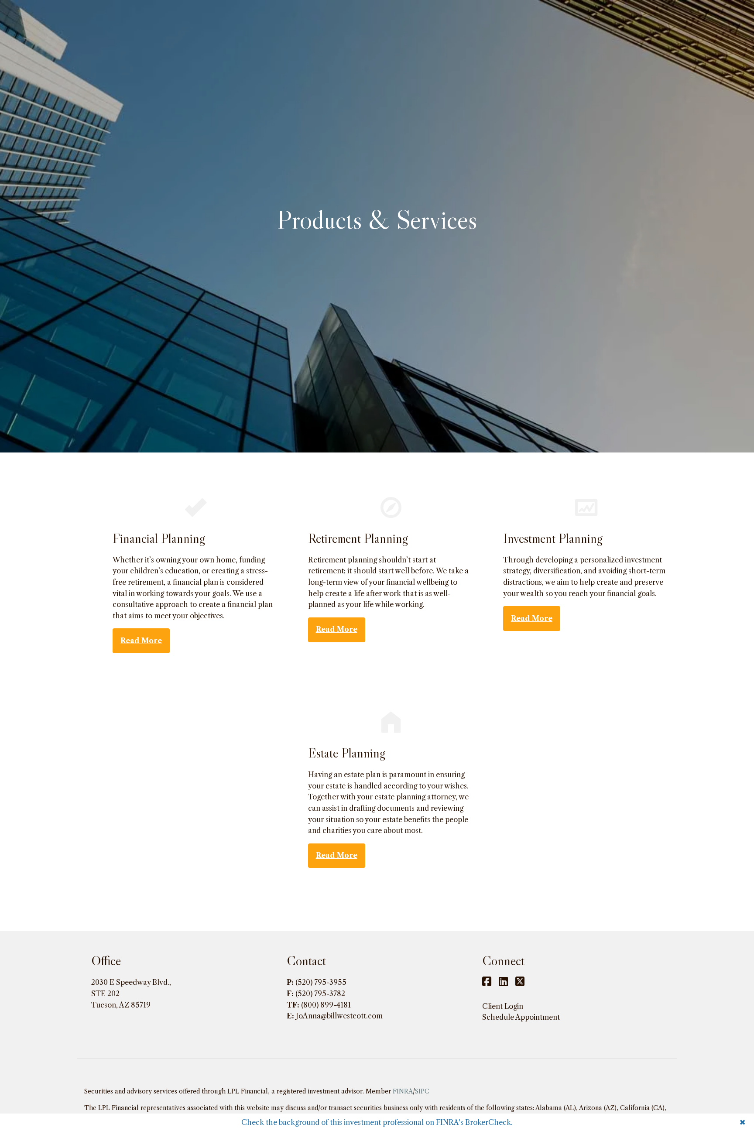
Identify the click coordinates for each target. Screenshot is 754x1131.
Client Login (502, 1006)
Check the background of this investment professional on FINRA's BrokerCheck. (377, 1122)
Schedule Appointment (521, 1017)
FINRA (403, 1091)
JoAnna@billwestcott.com (339, 1015)
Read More (141, 640)
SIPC (422, 1091)
